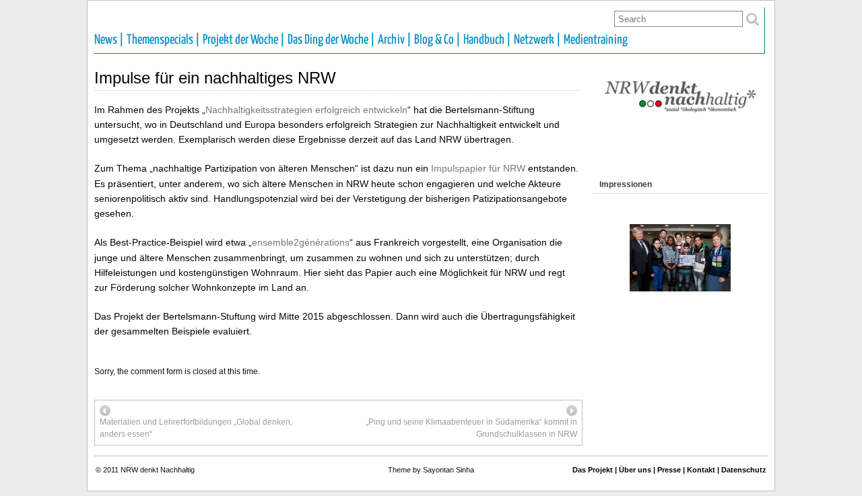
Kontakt (701, 470)
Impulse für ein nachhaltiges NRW (215, 78)
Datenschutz (743, 470)
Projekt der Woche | (244, 40)
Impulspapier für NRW (478, 168)
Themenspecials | (163, 40)
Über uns (635, 470)
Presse (669, 470)
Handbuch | (487, 40)
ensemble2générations (301, 242)
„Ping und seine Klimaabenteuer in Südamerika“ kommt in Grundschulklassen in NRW (471, 428)
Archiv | (394, 40)
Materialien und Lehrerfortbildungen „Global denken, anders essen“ (196, 428)
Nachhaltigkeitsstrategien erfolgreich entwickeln (306, 109)
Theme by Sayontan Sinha (431, 470)
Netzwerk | (537, 40)
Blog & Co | (437, 40)
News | (109, 40)
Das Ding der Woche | (331, 40)
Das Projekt (592, 470)
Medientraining (596, 40)
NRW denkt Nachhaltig (158, 470)
